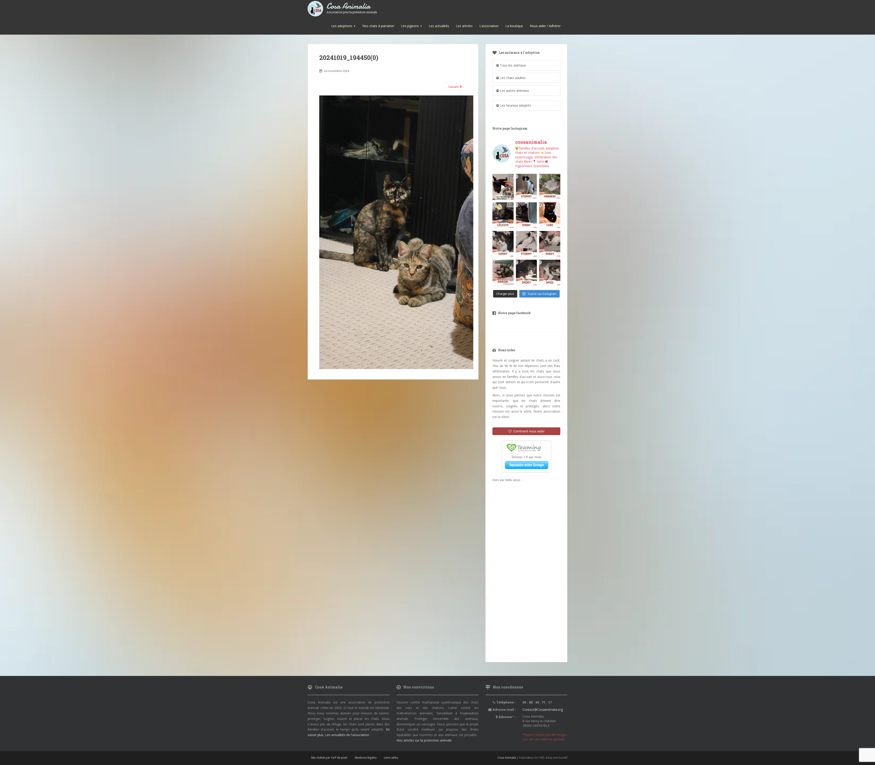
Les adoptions (342, 26)
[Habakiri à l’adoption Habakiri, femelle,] (549, 187)
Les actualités (439, 26)
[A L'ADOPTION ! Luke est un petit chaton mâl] (549, 215)
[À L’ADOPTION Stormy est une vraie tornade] (526, 187)
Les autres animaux (514, 90)
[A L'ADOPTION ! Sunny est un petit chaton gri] (503, 244)
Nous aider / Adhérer (545, 26)
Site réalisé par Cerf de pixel (329, 758)
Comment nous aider (528, 431)
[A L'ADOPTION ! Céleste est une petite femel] (503, 215)
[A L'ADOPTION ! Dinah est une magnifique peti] (526, 215)
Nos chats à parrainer (378, 26)
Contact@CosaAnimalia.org (542, 709)
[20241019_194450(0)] (396, 232)
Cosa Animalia (352, 6)
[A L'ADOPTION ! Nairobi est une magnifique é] (503, 273)
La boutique (514, 26)
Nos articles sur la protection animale (424, 740)
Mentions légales (365, 758)
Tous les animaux (512, 65)
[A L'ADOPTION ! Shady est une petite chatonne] (549, 244)
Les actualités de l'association (347, 735)
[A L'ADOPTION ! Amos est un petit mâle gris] (549, 273)
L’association (489, 26)
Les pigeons (410, 26)
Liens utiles (391, 758)
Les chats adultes (512, 78)
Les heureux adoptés (515, 105)
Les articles (464, 26)
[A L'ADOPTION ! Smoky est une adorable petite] (526, 273)
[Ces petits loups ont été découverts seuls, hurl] (503, 187)
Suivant (454, 87)
